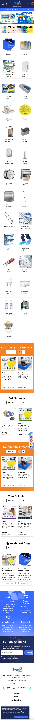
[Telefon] (31, 447)
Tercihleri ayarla (7, 717)
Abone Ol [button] (29, 652)
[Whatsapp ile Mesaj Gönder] (31, 434)
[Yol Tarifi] (31, 437)
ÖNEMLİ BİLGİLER (15, 700)
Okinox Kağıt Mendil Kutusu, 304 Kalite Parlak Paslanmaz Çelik (24, 525)
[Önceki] (19, 352)
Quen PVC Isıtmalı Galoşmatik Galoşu (8, 426)
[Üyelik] (28, 3)
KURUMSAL (15, 693)
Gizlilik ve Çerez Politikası (9, 714)
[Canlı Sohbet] (31, 440)
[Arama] (6, 3)
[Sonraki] (23, 352)
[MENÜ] (2, 4)
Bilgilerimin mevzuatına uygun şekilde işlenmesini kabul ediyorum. (18, 657)
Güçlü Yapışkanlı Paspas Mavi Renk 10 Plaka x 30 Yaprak (24, 376)
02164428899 (12, 681)
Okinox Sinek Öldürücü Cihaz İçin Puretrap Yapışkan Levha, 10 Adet (8, 377)
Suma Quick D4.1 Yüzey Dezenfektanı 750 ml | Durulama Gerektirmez (8, 525)
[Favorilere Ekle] (15, 358)
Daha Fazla (11, 352)
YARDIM (15, 697)
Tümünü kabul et (21, 717)
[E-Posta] (31, 443)
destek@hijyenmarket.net (17, 684)
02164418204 (22, 681)
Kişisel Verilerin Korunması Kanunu (16, 657)
